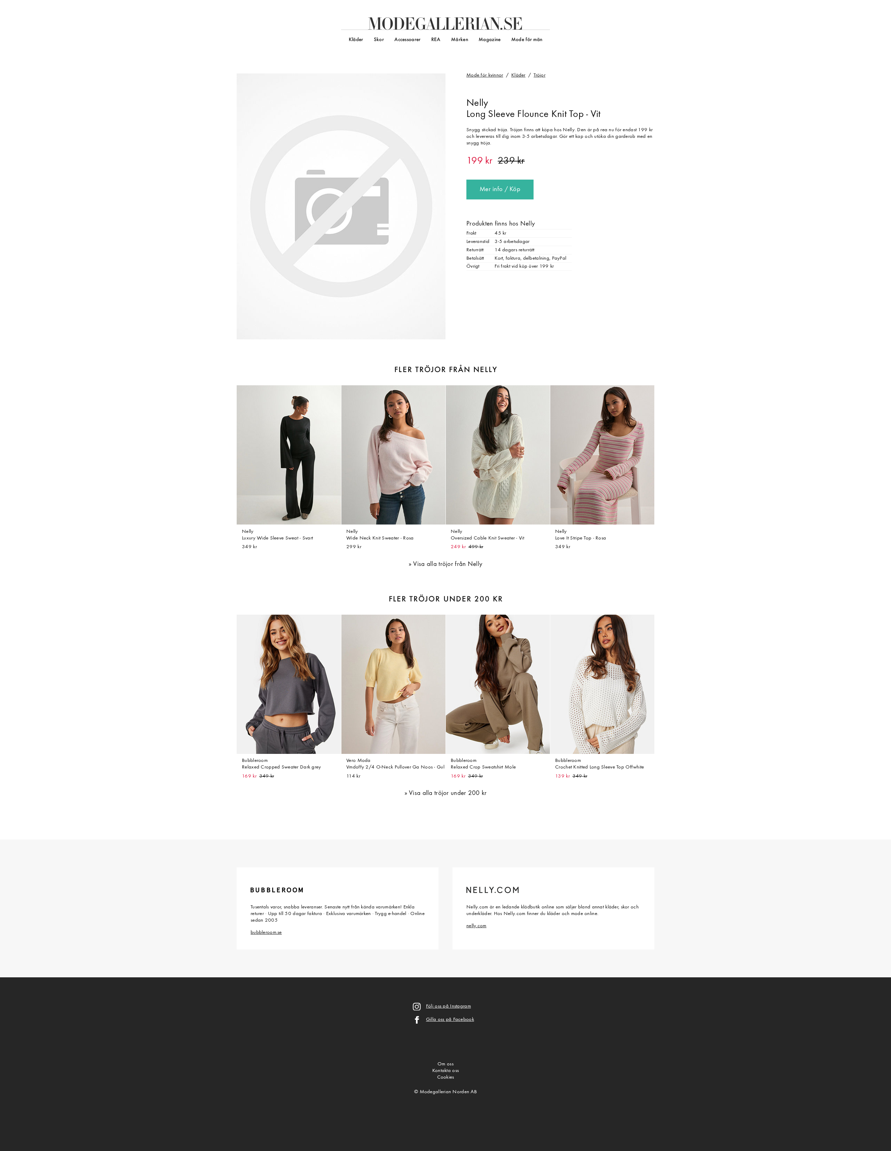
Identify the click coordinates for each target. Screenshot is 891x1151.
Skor (379, 39)
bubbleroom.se (266, 932)
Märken (459, 39)
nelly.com (476, 926)
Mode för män (526, 39)
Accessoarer (407, 39)
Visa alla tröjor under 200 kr (448, 793)
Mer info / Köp (500, 189)
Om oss (445, 1064)
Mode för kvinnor (484, 75)
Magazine (489, 39)
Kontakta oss (445, 1070)
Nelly (477, 103)
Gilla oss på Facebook (450, 1019)
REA (436, 39)
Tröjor (539, 75)
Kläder (356, 39)
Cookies (445, 1077)
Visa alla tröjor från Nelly (447, 564)
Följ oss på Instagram (448, 1006)
